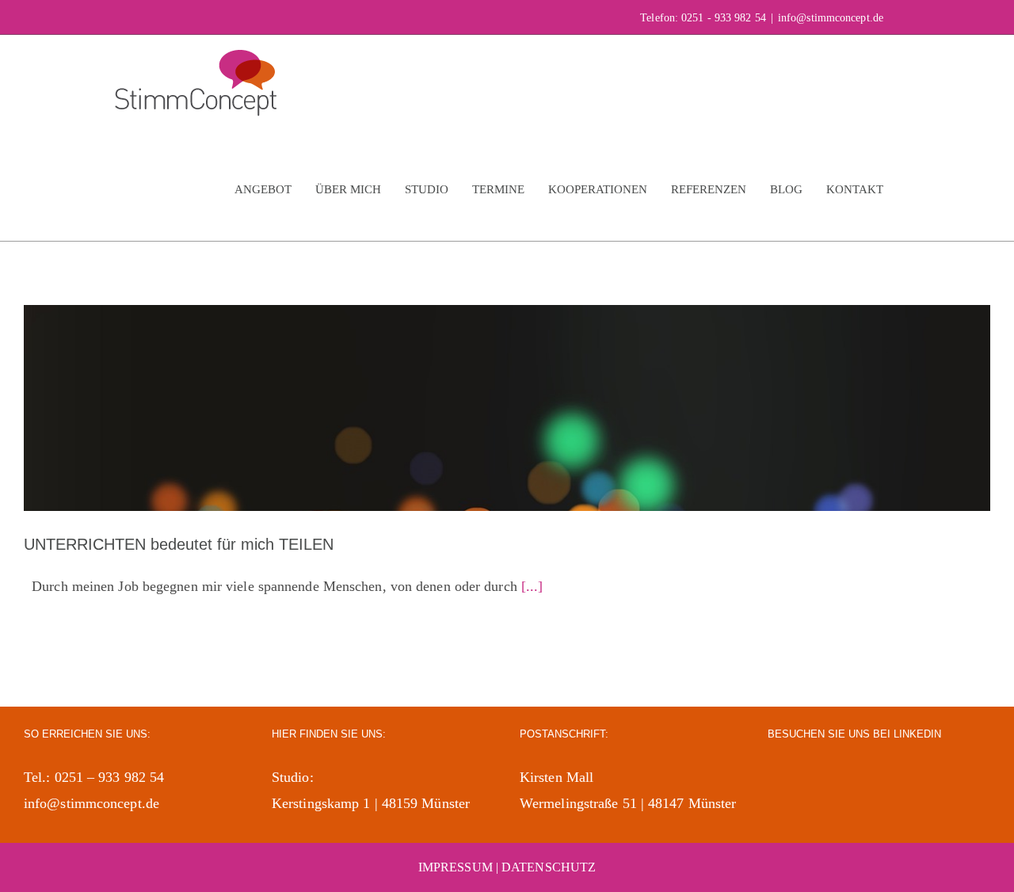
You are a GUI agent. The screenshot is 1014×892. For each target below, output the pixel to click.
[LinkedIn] (777, 776)
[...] (532, 586)
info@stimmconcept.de (830, 18)
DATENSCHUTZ (548, 867)
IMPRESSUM (455, 867)
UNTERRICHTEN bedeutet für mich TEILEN (179, 544)
